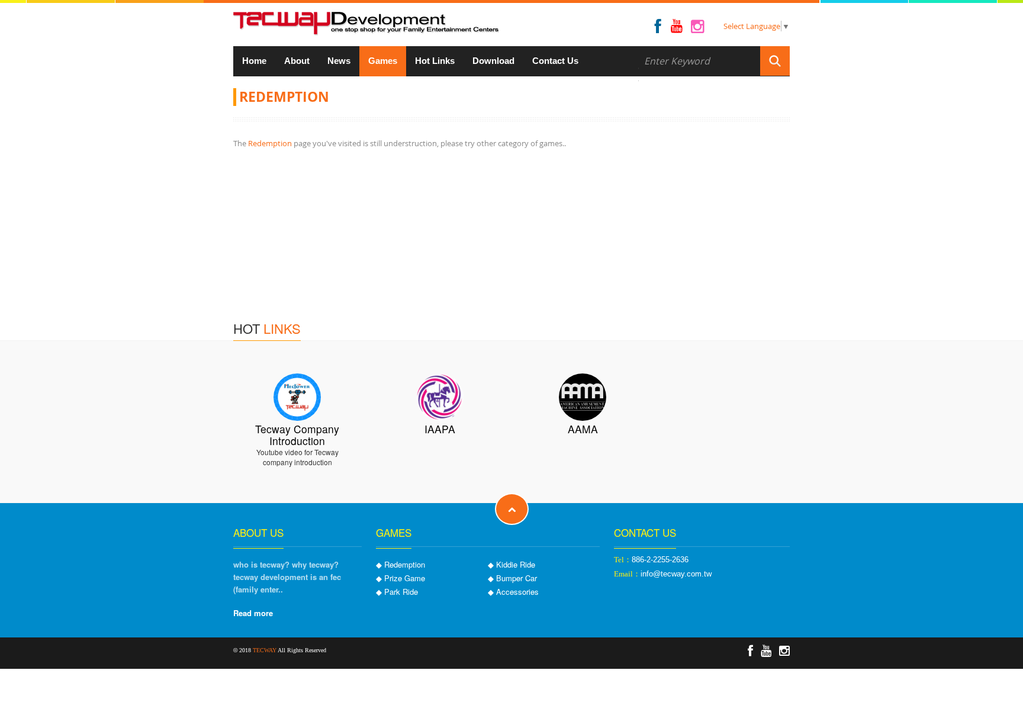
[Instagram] (697, 29)
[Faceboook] (658, 29)
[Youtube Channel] (677, 27)
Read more (253, 613)
